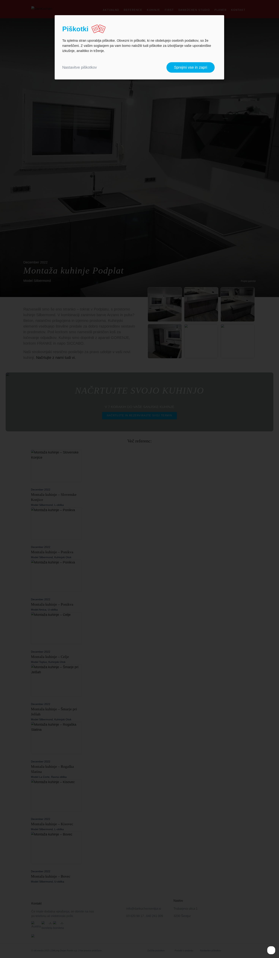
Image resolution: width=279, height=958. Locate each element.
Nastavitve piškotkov (79, 67)
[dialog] (139, 47)
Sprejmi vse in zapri (190, 67)
